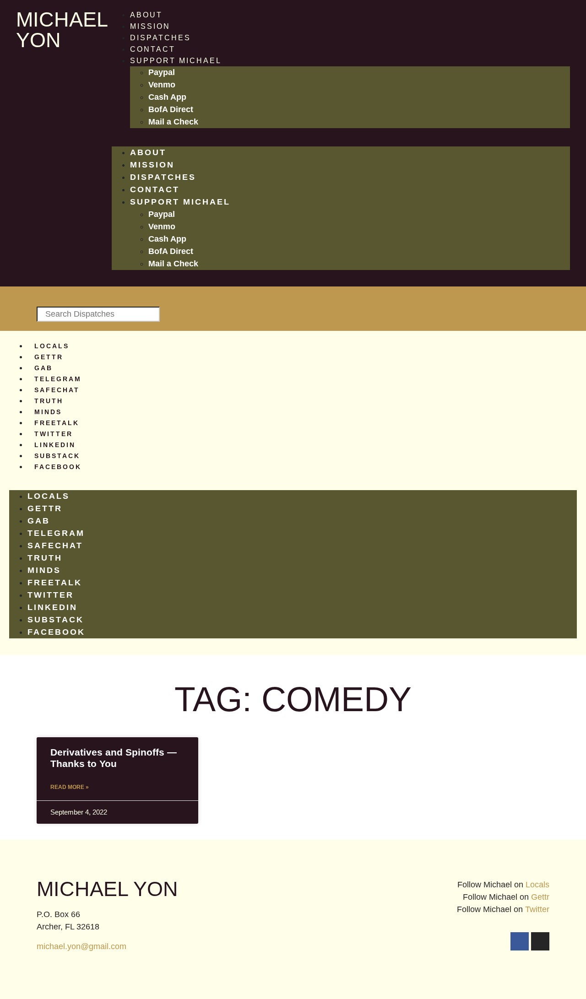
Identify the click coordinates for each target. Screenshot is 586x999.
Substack (57, 455)
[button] (341, 140)
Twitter (53, 433)
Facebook (57, 466)
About (146, 15)
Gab (43, 368)
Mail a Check (173, 121)
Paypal (161, 72)
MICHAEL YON (61, 30)
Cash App (167, 97)
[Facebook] (519, 941)
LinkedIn (55, 444)
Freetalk (56, 423)
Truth (48, 401)
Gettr (48, 357)
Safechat (57, 390)
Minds (48, 412)
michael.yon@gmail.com (81, 946)
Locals (51, 346)
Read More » (69, 787)
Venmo (161, 84)
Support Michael (176, 61)
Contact (152, 49)
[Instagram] (540, 941)
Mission (150, 26)
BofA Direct (170, 109)
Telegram (57, 379)
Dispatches (160, 38)
